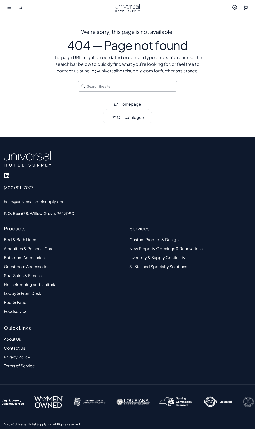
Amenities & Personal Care (29, 248)
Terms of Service (19, 365)
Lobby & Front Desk (22, 293)
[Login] (234, 7)
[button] (20, 7)
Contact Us (14, 348)
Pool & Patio (15, 302)
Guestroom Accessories (26, 266)
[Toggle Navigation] (9, 7)
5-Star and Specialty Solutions (158, 266)
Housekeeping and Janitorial (30, 284)
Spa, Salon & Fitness (23, 275)
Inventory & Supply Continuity (157, 257)
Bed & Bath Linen (20, 239)
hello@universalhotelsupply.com (119, 70)
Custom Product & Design (154, 239)
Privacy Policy (17, 356)
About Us (12, 339)
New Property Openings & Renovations (166, 248)
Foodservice (16, 311)
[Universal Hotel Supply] (127, 7)
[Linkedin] (7, 176)
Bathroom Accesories (24, 257)
